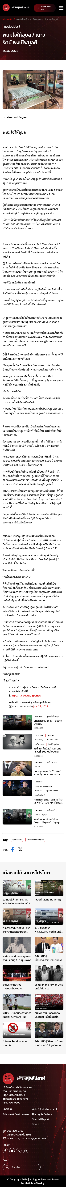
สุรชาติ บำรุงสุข (53, 716)
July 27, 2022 (40, 706)
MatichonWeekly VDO (44, 786)
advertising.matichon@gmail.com (26, 1138)
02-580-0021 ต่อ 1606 (19, 1134)
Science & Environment (16, 1114)
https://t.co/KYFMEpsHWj (26, 695)
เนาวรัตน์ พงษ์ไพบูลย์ (35, 839)
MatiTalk (38, 790)
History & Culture (42, 1114)
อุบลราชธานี (16, 839)
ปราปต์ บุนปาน (53, 744)
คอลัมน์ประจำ (12, 26)
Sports (36, 1124)
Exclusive (39, 735)
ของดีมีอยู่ (39, 739)
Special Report (52, 790)
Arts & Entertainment (44, 1109)
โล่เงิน (37, 766)
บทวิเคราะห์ (39, 744)
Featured (38, 716)
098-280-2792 (15, 1131)
